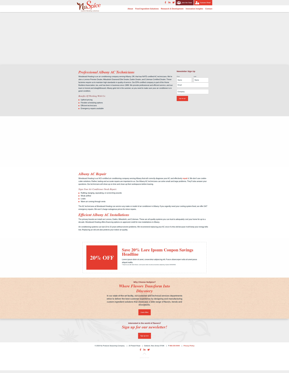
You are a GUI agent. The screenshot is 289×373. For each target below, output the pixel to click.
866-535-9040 (175, 346)
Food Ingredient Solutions (147, 9)
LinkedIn (169, 2)
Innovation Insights (194, 9)
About (130, 9)
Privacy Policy (189, 346)
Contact (208, 9)
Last (195, 76)
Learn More (144, 312)
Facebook (165, 2)
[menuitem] (130, 9)
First (178, 76)
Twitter (173, 2)
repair (185, 178)
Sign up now (144, 336)
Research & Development (172, 9)
